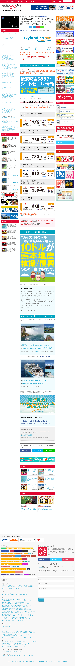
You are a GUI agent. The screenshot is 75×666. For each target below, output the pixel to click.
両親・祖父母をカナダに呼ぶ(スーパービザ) (9, 126)
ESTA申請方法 (5, 631)
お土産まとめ (4, 55)
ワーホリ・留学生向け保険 (6, 58)
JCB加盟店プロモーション (7, 600)
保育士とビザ (13, 129)
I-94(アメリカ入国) (5, 93)
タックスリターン (8, 65)
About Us (54, 1)
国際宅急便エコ (14, 67)
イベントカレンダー (32, 1)
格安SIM (3, 65)
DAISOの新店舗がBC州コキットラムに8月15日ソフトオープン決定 (31, 470)
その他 (22, 1)
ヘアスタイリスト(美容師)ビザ (7, 128)
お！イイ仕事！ (29, 548)
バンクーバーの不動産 (5, 122)
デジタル (33, 556)
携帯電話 (4, 624)
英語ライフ (18, 556)
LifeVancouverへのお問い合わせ (45, 661)
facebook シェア (26, 450)
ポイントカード (10, 73)
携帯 (3, 88)
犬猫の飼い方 (15, 599)
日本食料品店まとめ (5, 63)
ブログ (34, 435)
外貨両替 (12, 76)
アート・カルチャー (26, 556)
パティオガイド (14, 48)
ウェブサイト (24, 435)
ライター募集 (25, 661)
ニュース (3, 548)
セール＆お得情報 (44, 16)
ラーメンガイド (4, 45)
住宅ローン (15, 121)
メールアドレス (42, 579)
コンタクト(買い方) (6, 618)
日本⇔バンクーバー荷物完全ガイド (7, 80)
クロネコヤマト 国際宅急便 (9, 69)
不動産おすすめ (18, 551)
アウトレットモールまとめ (25, 605)
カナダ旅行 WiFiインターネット (7, 87)
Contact (60, 1)
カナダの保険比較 (5, 57)
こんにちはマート (9, 56)
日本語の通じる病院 (6, 599)
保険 (3, 69)
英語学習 (13, 37)
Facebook (30, 435)
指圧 (9, 113)
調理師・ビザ (4, 130)
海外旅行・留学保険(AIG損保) (7, 72)
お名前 (40, 574)
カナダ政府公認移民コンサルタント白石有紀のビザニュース (13, 569)
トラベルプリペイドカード (6, 97)
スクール (24, 558)
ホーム (9, 661)
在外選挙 (3, 64)
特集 (26, 1)
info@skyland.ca (28, 434)
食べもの (10, 36)
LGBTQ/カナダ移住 (5, 127)
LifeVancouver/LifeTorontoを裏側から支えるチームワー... (11, 173)
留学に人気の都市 (12, 60)
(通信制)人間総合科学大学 (7, 641)
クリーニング (9, 77)
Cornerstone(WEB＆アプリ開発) (7, 110)
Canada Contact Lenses (6, 76)
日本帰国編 (14, 117)
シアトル (10, 102)
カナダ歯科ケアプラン (10, 55)
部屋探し (3, 121)
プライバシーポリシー (69, 566)
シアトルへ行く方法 (14, 631)
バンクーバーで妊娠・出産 (6, 33)
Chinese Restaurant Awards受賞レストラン (23, 593)
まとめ (25, 506)
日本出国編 (10, 117)
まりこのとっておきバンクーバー (8, 553)
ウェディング (4, 77)
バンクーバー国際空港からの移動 (7, 96)
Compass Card (4, 73)
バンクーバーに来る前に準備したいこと (8, 38)
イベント (26, 574)
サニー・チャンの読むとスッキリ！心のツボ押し (11, 558)
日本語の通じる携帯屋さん (6, 82)
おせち (9, 45)
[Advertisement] (37, 521)
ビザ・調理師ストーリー (6, 129)
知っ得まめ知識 (27, 561)
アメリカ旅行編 (11, 98)
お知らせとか (6, 1)
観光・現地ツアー (14, 566)
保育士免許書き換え (5, 75)
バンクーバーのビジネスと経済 (8, 556)
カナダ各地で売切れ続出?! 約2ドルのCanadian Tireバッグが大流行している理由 (11, 243)
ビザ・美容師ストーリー (13, 127)
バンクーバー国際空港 (13, 94)
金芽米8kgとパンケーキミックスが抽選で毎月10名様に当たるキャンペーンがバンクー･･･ (46, 510)
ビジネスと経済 (20, 553)
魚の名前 (3, 48)
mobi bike (11, 75)
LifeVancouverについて (17, 661)
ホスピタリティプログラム (6, 112)
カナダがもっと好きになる (27, 585)
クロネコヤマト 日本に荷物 (10, 64)
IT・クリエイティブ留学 (6, 111)
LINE (42, 27)
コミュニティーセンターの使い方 (7, 74)
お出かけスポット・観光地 (6, 37)
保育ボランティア (5, 113)
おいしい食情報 (40, 506)
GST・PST (11, 81)
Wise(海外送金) (11, 59)
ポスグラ (12, 130)
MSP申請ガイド (22, 599)
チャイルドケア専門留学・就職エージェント (9, 109)
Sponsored (37, 16)
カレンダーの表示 (70, 124)
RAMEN (3, 49)
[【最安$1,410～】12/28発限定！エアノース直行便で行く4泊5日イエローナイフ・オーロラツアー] (29, 503)
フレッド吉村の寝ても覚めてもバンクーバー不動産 (12, 561)
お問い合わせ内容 (42, 583)
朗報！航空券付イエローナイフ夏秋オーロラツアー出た (11, 152)
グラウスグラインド (5, 94)
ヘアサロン (4, 81)
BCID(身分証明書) (5, 60)
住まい (28, 569)
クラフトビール (8, 48)
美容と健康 (25, 564)
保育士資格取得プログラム (20, 641)
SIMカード (15, 87)
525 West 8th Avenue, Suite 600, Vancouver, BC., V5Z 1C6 (38, 431)
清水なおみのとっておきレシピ (8, 571)
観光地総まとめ (5, 612)
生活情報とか (13, 1)
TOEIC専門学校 (12, 108)
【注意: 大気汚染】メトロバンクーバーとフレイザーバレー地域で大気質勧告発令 (11, 237)
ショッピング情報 (5, 36)
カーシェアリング (5, 102)
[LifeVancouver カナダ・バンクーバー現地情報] (11, 12)
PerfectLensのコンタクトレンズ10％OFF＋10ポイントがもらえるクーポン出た (11, 225)
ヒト (18, 1)
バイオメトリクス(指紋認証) (6, 67)
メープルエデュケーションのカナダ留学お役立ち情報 (12, 574)
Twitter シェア (38, 450)
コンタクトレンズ (5, 66)
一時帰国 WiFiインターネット (13, 624)
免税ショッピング (5, 59)
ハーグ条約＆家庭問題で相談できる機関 (8, 68)
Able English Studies (6, 566)
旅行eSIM (10, 93)
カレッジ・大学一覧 (5, 108)
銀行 (7, 81)
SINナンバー (15, 72)
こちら (32, 386)
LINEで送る (49, 450)
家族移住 (8, 130)
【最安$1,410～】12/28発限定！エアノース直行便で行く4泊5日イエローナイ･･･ (28, 510)
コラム (26, 553)
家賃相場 (3, 56)
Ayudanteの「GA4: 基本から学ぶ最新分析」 (15, 548)
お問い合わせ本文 (42, 588)
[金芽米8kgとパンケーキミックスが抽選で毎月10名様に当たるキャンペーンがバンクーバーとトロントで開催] (46, 503)
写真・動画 (25, 551)
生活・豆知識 (14, 33)
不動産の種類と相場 (9, 121)
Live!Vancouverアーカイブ (6, 42)
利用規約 (41, 567)
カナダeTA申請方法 (5, 98)
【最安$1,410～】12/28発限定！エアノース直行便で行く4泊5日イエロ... (11, 138)
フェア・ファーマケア (13, 63)
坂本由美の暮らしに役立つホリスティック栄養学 (11, 564)
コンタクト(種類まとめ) (21, 617)
